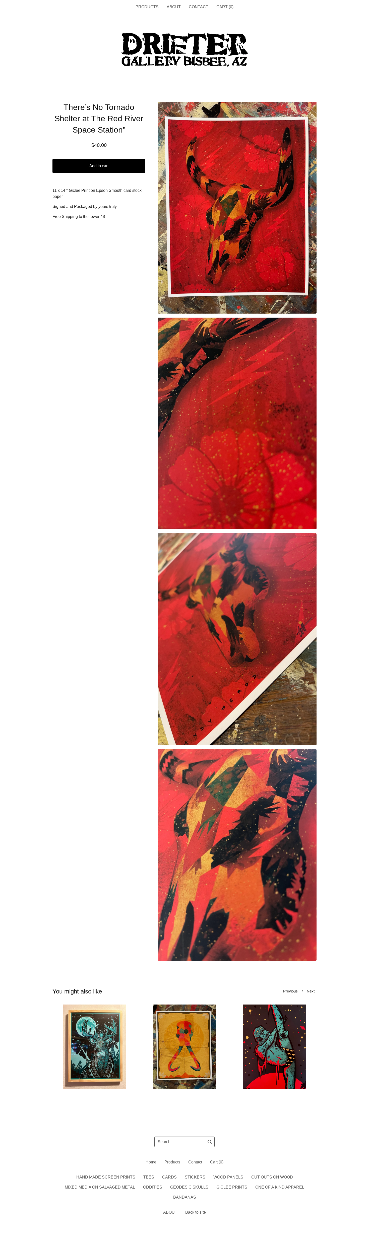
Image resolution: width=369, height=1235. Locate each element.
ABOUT (174, 7)
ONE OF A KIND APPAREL (279, 1187)
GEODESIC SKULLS (189, 1187)
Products (147, 7)
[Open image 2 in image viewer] (237, 424)
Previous (290, 991)
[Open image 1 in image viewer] (237, 208)
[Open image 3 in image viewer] (237, 639)
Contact (198, 7)
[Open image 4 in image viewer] (237, 855)
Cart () (224, 7)
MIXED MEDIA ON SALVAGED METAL (100, 1187)
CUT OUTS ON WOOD (272, 1177)
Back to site (195, 1212)
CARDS (169, 1177)
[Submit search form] (210, 1142)
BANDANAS (184, 1197)
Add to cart (98, 166)
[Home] (184, 50)
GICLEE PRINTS (231, 1187)
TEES (148, 1177)
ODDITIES (152, 1187)
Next (311, 991)
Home (151, 1162)
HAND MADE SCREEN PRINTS (105, 1177)
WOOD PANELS (228, 1177)
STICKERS (195, 1177)
